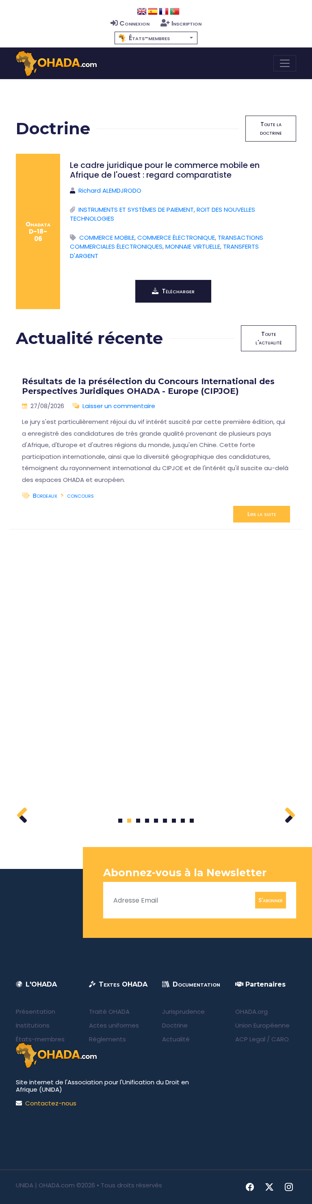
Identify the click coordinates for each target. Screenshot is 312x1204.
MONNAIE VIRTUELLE (192, 246)
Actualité (176, 1039)
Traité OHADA (109, 1011)
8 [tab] (183, 821)
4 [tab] (147, 821)
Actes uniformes (114, 1025)
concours (80, 495)
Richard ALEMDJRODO (109, 190)
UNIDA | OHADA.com (45, 1185)
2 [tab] (129, 821)
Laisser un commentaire (118, 406)
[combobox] (156, 38)
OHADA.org (251, 1011)
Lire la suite (261, 514)
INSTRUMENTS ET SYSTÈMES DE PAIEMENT (136, 209)
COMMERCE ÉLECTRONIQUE (176, 237)
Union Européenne (262, 1025)
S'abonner (270, 900)
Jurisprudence (183, 1011)
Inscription (186, 23)
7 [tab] (174, 821)
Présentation (35, 1011)
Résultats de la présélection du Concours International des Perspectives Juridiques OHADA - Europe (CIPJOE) (148, 386)
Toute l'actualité (269, 338)
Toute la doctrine (271, 128)
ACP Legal (250, 1039)
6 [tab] (165, 821)
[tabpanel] (156, 446)
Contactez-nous (50, 1103)
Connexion (134, 23)
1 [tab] (120, 821)
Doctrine (175, 1025)
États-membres (40, 1039)
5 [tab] (156, 821)
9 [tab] (192, 821)
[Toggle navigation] (284, 63)
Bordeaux (45, 495)
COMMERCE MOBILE (106, 237)
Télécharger (178, 291)
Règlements (107, 1039)
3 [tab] (138, 821)
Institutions (33, 1025)
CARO (280, 1039)
